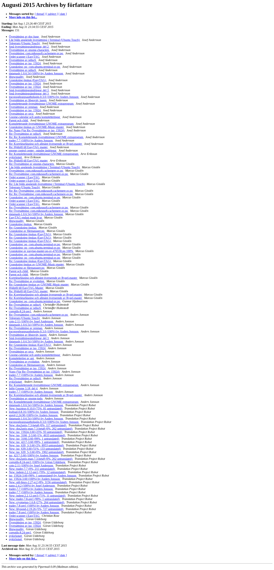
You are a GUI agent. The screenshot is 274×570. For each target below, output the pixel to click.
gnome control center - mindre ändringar (33, 150)
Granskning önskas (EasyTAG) (28, 80)
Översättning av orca (21, 113)
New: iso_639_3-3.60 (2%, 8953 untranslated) (36, 445)
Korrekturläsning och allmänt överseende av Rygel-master (43, 277)
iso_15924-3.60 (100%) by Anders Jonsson (35, 478)
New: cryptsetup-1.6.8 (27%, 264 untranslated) (37, 502)
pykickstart (16, 157)
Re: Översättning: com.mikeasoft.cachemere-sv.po (39, 174)
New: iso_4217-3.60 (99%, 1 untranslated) (34, 442)
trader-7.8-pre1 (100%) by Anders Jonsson (34, 505)
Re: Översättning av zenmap (26, 328)
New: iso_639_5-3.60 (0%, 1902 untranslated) (36, 452)
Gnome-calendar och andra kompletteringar (35, 117)
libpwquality (16, 76)
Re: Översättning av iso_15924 (27, 348)
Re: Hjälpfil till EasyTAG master (28, 147)
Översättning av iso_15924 (25, 63)
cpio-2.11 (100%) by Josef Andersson (31, 321)
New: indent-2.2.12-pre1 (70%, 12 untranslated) (37, 472)
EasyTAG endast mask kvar (26, 217)
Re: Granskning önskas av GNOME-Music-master (39, 284)
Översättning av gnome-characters (29, 50)
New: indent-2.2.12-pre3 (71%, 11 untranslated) (37, 495)
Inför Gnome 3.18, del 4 (23, 388)
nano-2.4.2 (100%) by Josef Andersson (32, 485)
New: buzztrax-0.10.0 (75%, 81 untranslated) (36, 408)
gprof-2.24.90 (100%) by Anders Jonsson (33, 415)
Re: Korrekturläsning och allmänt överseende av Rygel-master (46, 143)
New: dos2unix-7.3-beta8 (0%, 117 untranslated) (38, 425)
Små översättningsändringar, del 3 (29, 90)
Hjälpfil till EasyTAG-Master (26, 287)
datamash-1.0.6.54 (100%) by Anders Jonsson (36, 73)
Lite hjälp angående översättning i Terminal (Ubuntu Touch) (44, 40)
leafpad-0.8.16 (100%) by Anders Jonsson (34, 411)
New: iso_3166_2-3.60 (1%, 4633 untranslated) (37, 435)
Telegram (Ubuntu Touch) (24, 43)
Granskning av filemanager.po (27, 231)
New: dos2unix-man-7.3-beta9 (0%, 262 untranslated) (41, 458)
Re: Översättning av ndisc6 (25, 133)
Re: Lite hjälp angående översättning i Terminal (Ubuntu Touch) (47, 184)
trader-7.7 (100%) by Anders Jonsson (31, 140)
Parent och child (19, 120)
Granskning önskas (20, 224)
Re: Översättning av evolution (27, 281)
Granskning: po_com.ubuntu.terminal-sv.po (35, 66)
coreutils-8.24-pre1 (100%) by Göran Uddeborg (37, 462)
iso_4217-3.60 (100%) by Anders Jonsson (34, 455)
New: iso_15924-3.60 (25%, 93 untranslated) (36, 432)
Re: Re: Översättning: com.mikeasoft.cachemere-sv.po (41, 190)
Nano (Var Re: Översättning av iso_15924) (34, 371)
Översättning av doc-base (24, 36)
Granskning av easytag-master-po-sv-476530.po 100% (41, 251)
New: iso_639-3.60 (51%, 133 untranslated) (35, 448)
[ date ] (63, 13)
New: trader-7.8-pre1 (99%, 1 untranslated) (34, 499)
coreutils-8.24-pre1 (20, 311)
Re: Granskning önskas (23, 227)
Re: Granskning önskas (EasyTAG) (30, 234)
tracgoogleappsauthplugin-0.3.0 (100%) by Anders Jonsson (44, 96)
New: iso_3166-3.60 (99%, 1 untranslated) (34, 438)
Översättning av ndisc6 (23, 60)
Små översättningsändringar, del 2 (29, 46)
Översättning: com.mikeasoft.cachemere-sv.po (36, 53)
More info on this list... (23, 17)
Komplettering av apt (21, 358)
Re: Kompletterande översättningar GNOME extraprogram (44, 153)
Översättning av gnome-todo (26, 398)
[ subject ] (52, 13)
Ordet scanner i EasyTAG (24, 56)
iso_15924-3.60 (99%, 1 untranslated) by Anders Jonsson (43, 475)
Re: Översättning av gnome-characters (32, 163)
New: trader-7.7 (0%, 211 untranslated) (32, 468)
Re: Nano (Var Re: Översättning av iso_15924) (37, 130)
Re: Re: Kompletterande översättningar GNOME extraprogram (46, 137)
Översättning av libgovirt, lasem (28, 100)
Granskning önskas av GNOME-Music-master (36, 127)
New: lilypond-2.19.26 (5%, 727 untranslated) (36, 509)
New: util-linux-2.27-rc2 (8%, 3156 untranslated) (38, 482)
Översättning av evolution (24, 361)
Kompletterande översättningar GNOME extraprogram (41, 103)
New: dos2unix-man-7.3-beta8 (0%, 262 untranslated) (41, 428)
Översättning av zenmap (23, 107)
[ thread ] (40, 13)
